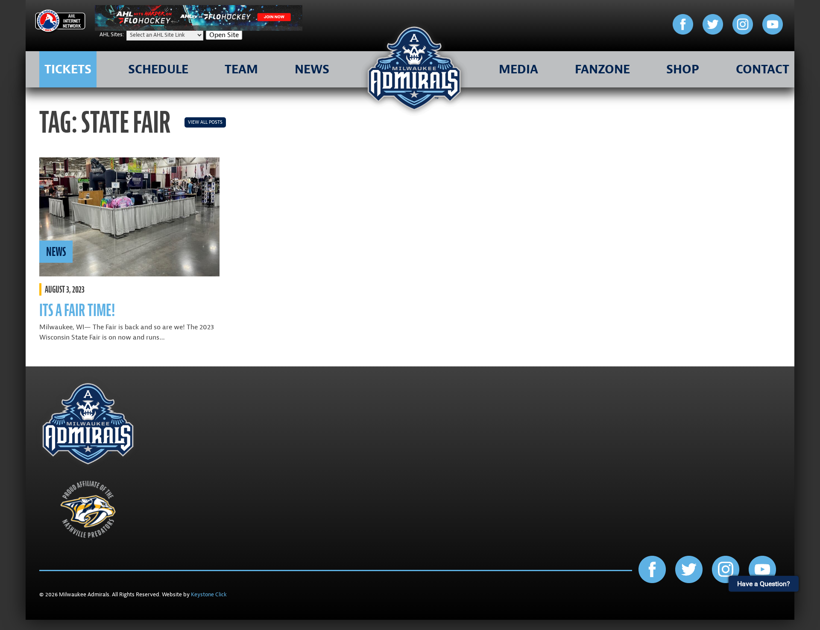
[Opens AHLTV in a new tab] (198, 28)
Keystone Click (209, 594)
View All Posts (205, 122)
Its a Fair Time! (77, 310)
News (56, 252)
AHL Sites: (112, 34)
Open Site (224, 35)
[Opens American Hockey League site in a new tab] (60, 22)
